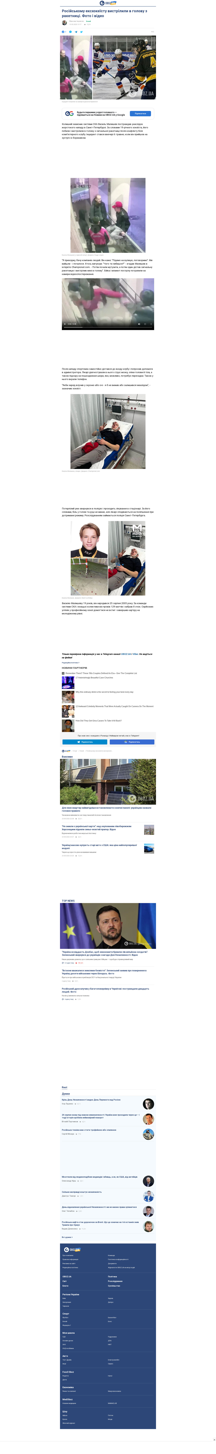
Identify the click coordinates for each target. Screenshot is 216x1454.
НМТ (110, 1344)
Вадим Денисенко (70, 1229)
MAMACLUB (112, 1403)
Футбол (65, 1317)
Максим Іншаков (76, 21)
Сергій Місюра (68, 1134)
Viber (135, 654)
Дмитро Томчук (69, 1196)
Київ (64, 1298)
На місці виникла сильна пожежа (75, 996)
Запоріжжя (66, 1302)
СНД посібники (68, 1348)
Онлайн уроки (67, 1341)
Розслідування (115, 1281)
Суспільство (114, 1286)
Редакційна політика (70, 663)
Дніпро (110, 1302)
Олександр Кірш (69, 1181)
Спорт (75, 751)
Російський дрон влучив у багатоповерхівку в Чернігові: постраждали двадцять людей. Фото (105, 990)
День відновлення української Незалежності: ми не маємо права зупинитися (99, 1207)
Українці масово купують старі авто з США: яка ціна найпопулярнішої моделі (99, 846)
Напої (110, 1376)
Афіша (64, 1415)
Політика (112, 1276)
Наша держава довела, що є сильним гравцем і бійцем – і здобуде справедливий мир (97, 959)
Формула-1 (66, 1325)
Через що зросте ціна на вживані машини (79, 852)
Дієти (64, 1380)
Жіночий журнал (68, 1423)
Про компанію (67, 1255)
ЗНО (64, 1344)
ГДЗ (64, 1337)
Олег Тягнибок (68, 1211)
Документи (112, 1263)
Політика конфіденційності (118, 1259)
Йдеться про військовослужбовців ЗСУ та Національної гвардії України (91, 977)
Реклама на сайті (68, 1263)
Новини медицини (69, 1403)
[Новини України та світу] (66, 752)
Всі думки (66, 1237)
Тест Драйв (67, 1360)
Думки (66, 1093)
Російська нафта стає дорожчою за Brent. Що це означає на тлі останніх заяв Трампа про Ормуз (100, 1223)
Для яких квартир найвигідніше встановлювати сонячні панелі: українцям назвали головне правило (106, 809)
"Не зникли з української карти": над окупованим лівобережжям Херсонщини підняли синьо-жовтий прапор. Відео (96, 828)
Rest (64, 1087)
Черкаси (65, 1306)
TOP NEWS (68, 900)
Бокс (110, 1321)
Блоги (65, 1286)
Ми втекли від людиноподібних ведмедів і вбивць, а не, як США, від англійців (99, 1177)
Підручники (112, 1337)
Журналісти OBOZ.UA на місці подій (121, 1267)
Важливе (67, 756)
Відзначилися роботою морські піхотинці (79, 833)
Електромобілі (113, 1360)
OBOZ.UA (126, 654)
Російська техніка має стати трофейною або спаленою (89, 1130)
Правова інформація (70, 1259)
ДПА (109, 1341)
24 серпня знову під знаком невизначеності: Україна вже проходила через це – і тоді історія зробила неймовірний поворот (101, 1116)
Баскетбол (112, 1317)
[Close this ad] (214, 1440)
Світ (64, 1281)
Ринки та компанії (69, 1391)
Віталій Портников (70, 1121)
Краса (64, 1419)
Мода (110, 1419)
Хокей (88, 21)
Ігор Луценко (67, 1104)
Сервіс (110, 1364)
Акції (64, 1364)
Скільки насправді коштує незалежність (82, 1192)
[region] (108, 157)
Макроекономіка (114, 1391)
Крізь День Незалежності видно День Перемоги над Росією (91, 1100)
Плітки (110, 1415)
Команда (111, 1255)
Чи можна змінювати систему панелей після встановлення (86, 815)
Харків (110, 1298)
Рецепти (65, 1376)
